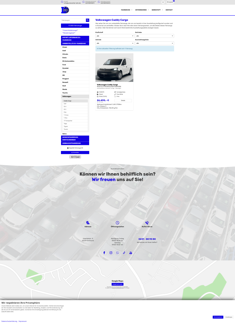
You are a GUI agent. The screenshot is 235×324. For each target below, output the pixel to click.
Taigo (65, 123)
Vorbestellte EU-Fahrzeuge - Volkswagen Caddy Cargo (114, 82)
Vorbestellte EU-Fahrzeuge (74, 43)
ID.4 (65, 106)
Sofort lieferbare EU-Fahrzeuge (71, 39)
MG (63, 75)
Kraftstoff (99, 32)
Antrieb (98, 40)
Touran (66, 129)
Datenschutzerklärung (9, 321)
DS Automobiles (68, 61)
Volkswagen (66, 96)
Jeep (64, 72)
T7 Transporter (68, 121)
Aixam (64, 47)
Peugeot (65, 79)
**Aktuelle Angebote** (68, 33)
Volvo (64, 134)
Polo (65, 112)
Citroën (65, 54)
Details (123, 100)
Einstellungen (228, 317)
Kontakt (169, 10)
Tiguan (66, 126)
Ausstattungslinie (142, 40)
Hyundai (65, 68)
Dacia (64, 58)
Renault (65, 82)
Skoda (64, 89)
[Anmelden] (163, 2)
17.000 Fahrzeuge (75, 26)
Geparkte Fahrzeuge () (76, 148)
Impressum (23, 321)
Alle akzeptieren (218, 317)
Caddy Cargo (67, 101)
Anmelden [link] (76, 152)
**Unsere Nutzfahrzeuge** (70, 30)
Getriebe (138, 32)
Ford (64, 65)
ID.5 (65, 109)
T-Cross (66, 115)
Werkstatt (156, 10)
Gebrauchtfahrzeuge (71, 143)
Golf (65, 104)
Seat (64, 86)
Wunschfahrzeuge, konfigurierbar (70, 138)
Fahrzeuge (125, 10)
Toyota (65, 93)
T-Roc (65, 118)
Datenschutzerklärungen (118, 288)
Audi (64, 50)
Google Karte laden (117, 284)
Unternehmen (141, 10)
